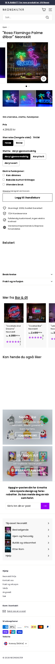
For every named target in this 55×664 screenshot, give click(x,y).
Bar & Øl (21, 297)
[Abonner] (45, 506)
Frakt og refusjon (13, 281)
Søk (4, 596)
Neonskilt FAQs (9, 576)
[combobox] (27, 17)
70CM (8, 142)
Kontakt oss (8, 580)
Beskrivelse (9, 274)
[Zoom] (43, 79)
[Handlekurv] (43, 9)
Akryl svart (11, 163)
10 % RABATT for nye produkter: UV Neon (27, 2)
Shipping (6, 191)
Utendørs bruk (14, 184)
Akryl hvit (38, 156)
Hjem (5, 27)
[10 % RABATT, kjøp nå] (27, 463)
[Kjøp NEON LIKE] (27, 427)
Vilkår (5, 588)
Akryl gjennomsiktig (16, 156)
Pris (5, 124)
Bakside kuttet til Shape (20, 179)
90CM (19, 142)
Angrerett (7, 592)
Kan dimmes (13, 175)
